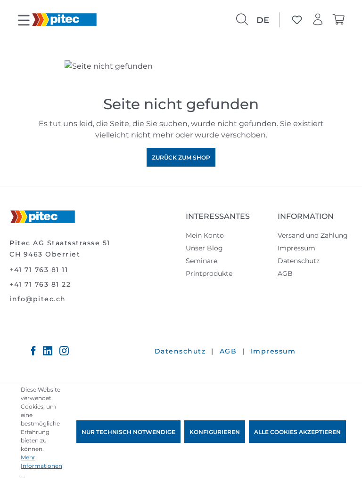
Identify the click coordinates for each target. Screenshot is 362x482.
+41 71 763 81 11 (38, 269)
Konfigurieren (214, 431)
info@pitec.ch (37, 298)
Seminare (201, 260)
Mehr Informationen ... (41, 465)
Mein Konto (205, 235)
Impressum (296, 247)
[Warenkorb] (338, 19)
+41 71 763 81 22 (40, 284)
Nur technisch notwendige (128, 431)
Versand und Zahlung (313, 235)
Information (306, 216)
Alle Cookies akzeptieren (297, 431)
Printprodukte (209, 273)
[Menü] (23, 20)
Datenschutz (299, 260)
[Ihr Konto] (317, 19)
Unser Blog (204, 247)
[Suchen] (241, 19)
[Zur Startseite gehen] (64, 19)
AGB (285, 273)
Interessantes (218, 216)
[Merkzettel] (296, 19)
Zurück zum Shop (181, 157)
